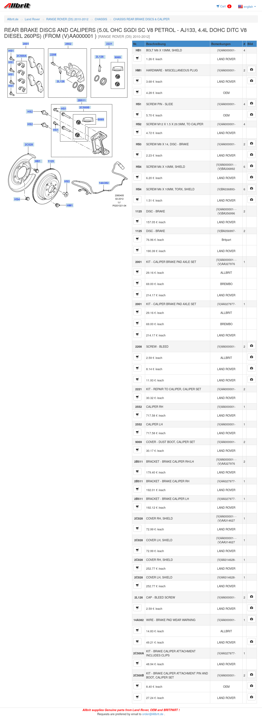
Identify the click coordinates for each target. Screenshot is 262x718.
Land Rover (32, 19)
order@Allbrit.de (152, 714)
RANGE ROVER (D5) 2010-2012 (67, 19)
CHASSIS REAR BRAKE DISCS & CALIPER (141, 19)
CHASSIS (101, 19)
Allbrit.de (12, 19)
